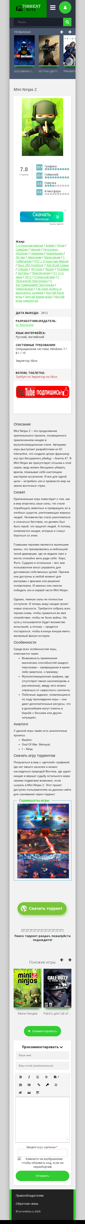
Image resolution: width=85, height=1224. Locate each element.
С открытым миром (29, 245)
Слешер (23, 269)
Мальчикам (52, 257)
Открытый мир (44, 277)
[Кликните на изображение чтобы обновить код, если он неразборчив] (42, 1167)
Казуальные (55, 253)
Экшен (49, 269)
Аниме (50, 245)
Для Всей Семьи (57, 265)
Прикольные (25, 289)
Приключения (41, 273)
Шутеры (23, 273)
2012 (28, 277)
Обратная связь (27, 1204)
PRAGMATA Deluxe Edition (74, 71)
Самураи (22, 249)
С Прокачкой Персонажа (37, 279)
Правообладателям (30, 1195)
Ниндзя (35, 249)
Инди (60, 245)
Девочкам (34, 257)
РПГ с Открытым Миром (51, 261)
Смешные (37, 253)
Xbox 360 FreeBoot (31, 265)
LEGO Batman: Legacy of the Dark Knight (24, 71)
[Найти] (67, 22)
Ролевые (63, 269)
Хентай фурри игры (38, 297)
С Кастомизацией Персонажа (35, 283)
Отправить (42, 1175)
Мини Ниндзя (27, 1013)
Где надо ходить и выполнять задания (38, 291)
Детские (37, 269)
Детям (20, 257)
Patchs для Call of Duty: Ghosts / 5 (57, 1013)
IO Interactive (25, 325)
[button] (20, 1077)
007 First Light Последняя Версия (49, 71)
